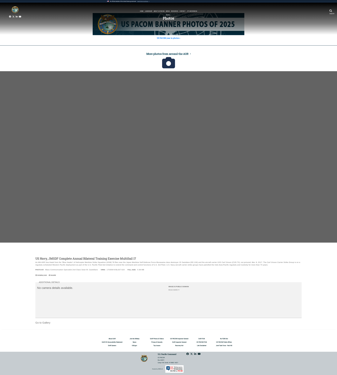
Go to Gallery (42, 322)
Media (168, 15)
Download (42, 275)
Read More (173, 290)
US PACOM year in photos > (168, 38)
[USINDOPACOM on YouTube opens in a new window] (20, 16)
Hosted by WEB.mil (157, 369)
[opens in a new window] (10, 16)
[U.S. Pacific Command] (15, 9)
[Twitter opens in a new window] (13, 16)
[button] (143, 1)
